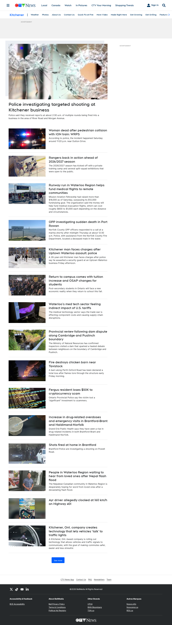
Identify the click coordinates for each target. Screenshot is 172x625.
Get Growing (136, 15)
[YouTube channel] (22, 589)
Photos (45, 15)
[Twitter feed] (11, 589)
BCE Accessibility (17, 604)
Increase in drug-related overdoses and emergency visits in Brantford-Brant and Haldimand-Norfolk (78, 420)
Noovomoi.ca (132, 607)
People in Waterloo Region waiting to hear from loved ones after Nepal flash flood (77, 476)
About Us (56, 15)
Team (109, 579)
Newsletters (99, 579)
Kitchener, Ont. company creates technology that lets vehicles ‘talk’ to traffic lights (76, 531)
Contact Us (69, 15)
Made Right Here (119, 15)
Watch (68, 5)
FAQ (90, 579)
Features (164, 15)
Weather (35, 15)
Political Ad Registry (57, 610)
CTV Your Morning (101, 5)
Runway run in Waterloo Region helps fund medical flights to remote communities (76, 189)
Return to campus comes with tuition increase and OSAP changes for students (76, 280)
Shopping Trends (124, 5)
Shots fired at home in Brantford (72, 445)
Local (44, 5)
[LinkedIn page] (27, 589)
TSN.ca (91, 610)
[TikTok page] (16, 589)
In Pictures (81, 5)
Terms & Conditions (57, 607)
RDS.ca (130, 610)
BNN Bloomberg (95, 607)
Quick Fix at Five (85, 15)
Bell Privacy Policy (57, 604)
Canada (55, 5)
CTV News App (67, 579)
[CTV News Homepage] (25, 5)
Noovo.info (131, 604)
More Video (102, 15)
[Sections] (8, 5)
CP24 (90, 604)
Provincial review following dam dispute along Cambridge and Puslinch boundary (78, 335)
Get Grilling (150, 15)
